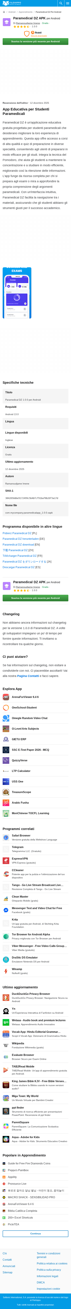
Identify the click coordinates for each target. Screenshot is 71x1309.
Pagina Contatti (28, 676)
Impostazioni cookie (48, 1289)
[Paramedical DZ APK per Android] (7, 22)
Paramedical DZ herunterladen (21, 538)
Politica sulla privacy (49, 1269)
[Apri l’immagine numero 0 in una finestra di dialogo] (17, 292)
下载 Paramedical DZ (15, 550)
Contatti (7, 1259)
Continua (35, 1233)
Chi (5, 1253)
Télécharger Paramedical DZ (20, 555)
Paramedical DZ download (18, 544)
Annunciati (9, 1266)
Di (26, 23)
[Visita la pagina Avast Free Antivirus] (35, 34)
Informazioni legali (47, 1276)
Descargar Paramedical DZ (19, 567)
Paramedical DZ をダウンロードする (24, 561)
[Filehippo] (12, 3)
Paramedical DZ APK (36, 18)
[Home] (4, 12)
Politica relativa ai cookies (52, 1263)
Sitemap (7, 1272)
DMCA (41, 1282)
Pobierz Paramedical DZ (17, 533)
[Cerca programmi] (61, 3)
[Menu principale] (67, 3)
